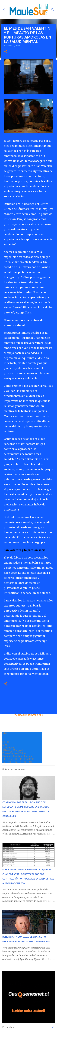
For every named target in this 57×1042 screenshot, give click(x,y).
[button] (6, 52)
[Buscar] (52, 10)
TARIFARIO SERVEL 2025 (28, 715)
